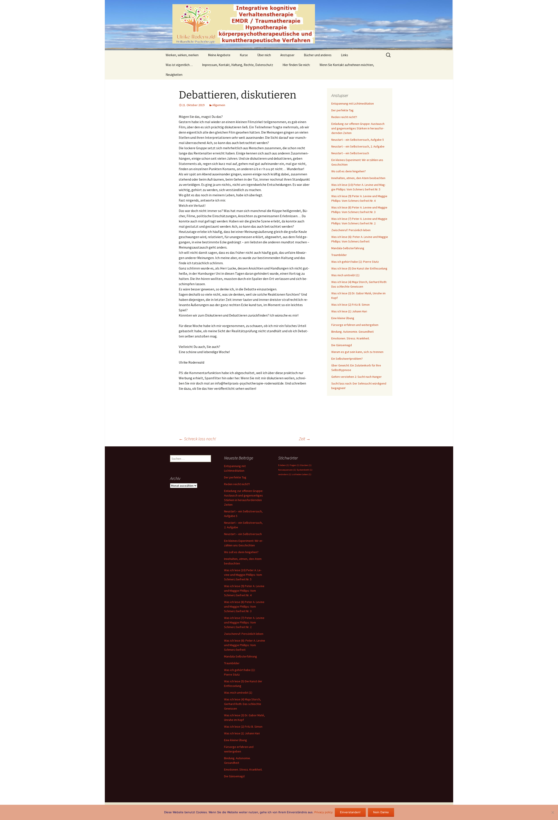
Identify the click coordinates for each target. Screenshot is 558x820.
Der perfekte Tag (342, 110)
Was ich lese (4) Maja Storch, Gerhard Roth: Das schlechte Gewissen (242, 703)
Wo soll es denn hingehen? (348, 171)
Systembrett (304, 469)
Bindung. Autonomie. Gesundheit (352, 332)
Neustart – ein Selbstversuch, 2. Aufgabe (357, 146)
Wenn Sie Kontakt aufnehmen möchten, (347, 65)
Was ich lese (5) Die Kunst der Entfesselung (359, 268)
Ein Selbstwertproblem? (347, 359)
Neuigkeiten (174, 75)
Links (344, 55)
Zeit (304, 438)
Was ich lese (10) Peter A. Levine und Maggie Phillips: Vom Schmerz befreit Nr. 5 (243, 574)
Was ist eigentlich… (179, 65)
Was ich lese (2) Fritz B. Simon (350, 305)
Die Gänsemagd (341, 345)
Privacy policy (323, 812)
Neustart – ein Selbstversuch (350, 153)
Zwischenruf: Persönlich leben (351, 230)
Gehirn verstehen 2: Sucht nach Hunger (356, 377)
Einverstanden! (350, 812)
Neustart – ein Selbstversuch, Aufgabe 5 (357, 140)
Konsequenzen (287, 469)
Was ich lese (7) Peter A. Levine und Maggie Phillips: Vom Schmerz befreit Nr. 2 (244, 622)
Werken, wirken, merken (182, 55)
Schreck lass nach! (197, 438)
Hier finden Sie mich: (296, 65)
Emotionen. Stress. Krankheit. (350, 338)
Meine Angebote (219, 55)
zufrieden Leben (301, 474)
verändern (284, 474)
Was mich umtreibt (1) (345, 275)
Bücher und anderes (318, 55)
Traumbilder (339, 255)
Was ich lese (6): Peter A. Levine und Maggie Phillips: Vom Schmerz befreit (244, 645)
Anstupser (287, 55)
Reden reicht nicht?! (344, 117)
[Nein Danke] (552, 812)
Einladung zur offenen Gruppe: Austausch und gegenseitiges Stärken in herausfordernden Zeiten (357, 128)
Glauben (305, 465)
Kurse (244, 55)
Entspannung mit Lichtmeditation (352, 103)
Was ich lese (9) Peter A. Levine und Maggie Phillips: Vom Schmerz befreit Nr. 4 (244, 590)
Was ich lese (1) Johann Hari (349, 311)
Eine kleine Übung (342, 318)
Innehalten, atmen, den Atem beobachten (358, 178)
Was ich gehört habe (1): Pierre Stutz (355, 262)
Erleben (283, 465)
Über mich (264, 55)
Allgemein (218, 105)
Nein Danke (381, 812)
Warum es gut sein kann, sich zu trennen (357, 352)
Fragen (294, 465)
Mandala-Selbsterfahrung (347, 248)
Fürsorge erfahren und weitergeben (354, 325)
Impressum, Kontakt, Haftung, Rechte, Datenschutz (237, 65)
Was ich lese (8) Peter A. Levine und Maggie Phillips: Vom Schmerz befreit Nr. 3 (244, 606)
